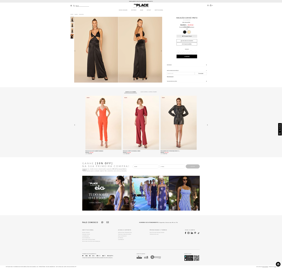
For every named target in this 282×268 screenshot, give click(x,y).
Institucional (159, 10)
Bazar (76, 14)
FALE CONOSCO (122, 236)
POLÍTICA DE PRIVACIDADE (157, 232)
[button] (178, 52)
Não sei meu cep (170, 76)
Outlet (149, 10)
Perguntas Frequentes (125, 232)
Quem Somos (86, 232)
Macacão (81, 14)
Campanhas (85, 236)
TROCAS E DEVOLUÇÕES (124, 234)
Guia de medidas (188, 44)
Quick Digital (265, 266)
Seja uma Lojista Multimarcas (91, 241)
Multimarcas (86, 237)
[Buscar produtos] (74, 6)
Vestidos (133, 10)
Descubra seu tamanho (187, 40)
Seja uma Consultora (88, 239)
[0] (211, 5)
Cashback (121, 239)
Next (161, 51)
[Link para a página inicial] (71, 14)
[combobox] (81, 6)
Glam (141, 10)
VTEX (275, 266)
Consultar (200, 73)
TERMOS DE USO (154, 234)
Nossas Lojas (86, 234)
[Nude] (189, 32)
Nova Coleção (123, 10)
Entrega (120, 237)
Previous (75, 51)
